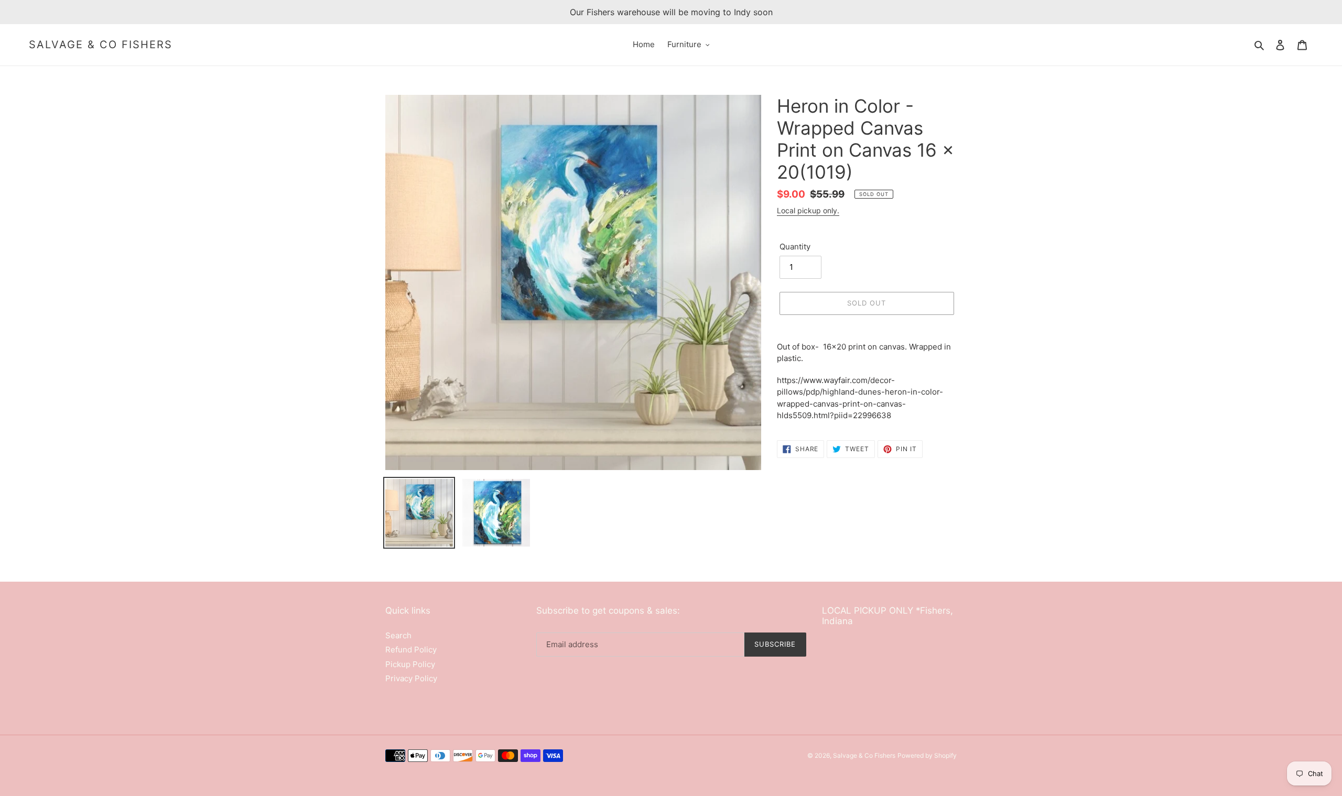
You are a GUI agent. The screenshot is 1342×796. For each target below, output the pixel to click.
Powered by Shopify (927, 755)
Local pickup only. (808, 210)
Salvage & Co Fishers (100, 44)
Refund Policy (411, 650)
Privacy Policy (411, 678)
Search (398, 635)
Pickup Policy (410, 664)
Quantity (795, 247)
